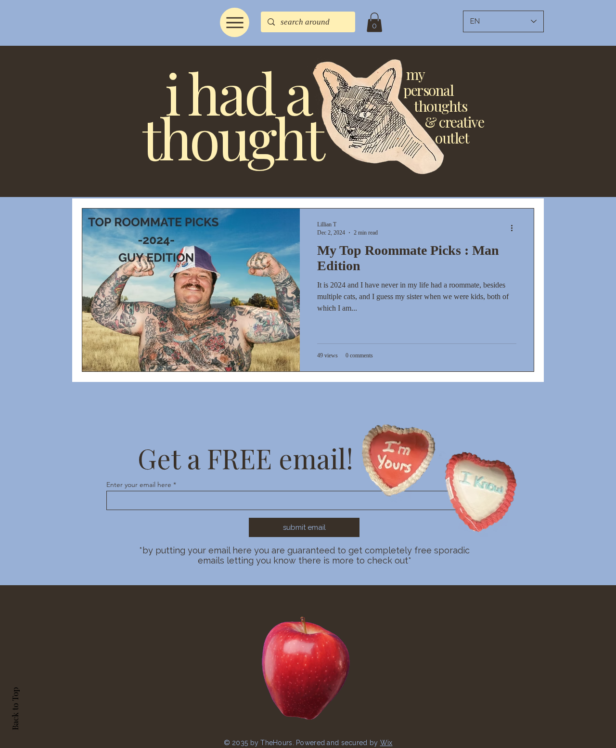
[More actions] (515, 228)
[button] (374, 22)
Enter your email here (138, 484)
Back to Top (15, 708)
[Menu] (234, 22)
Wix (386, 743)
